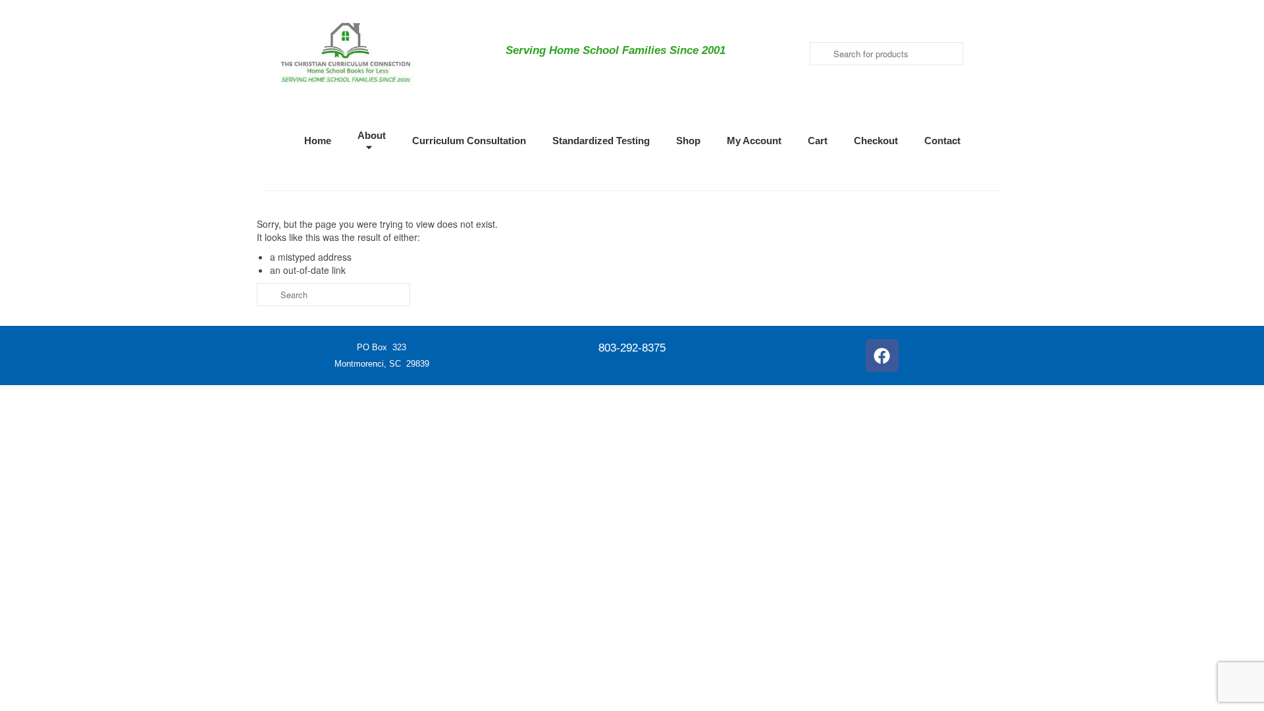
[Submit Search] (820, 53)
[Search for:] (333, 294)
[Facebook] (882, 355)
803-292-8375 (632, 348)
